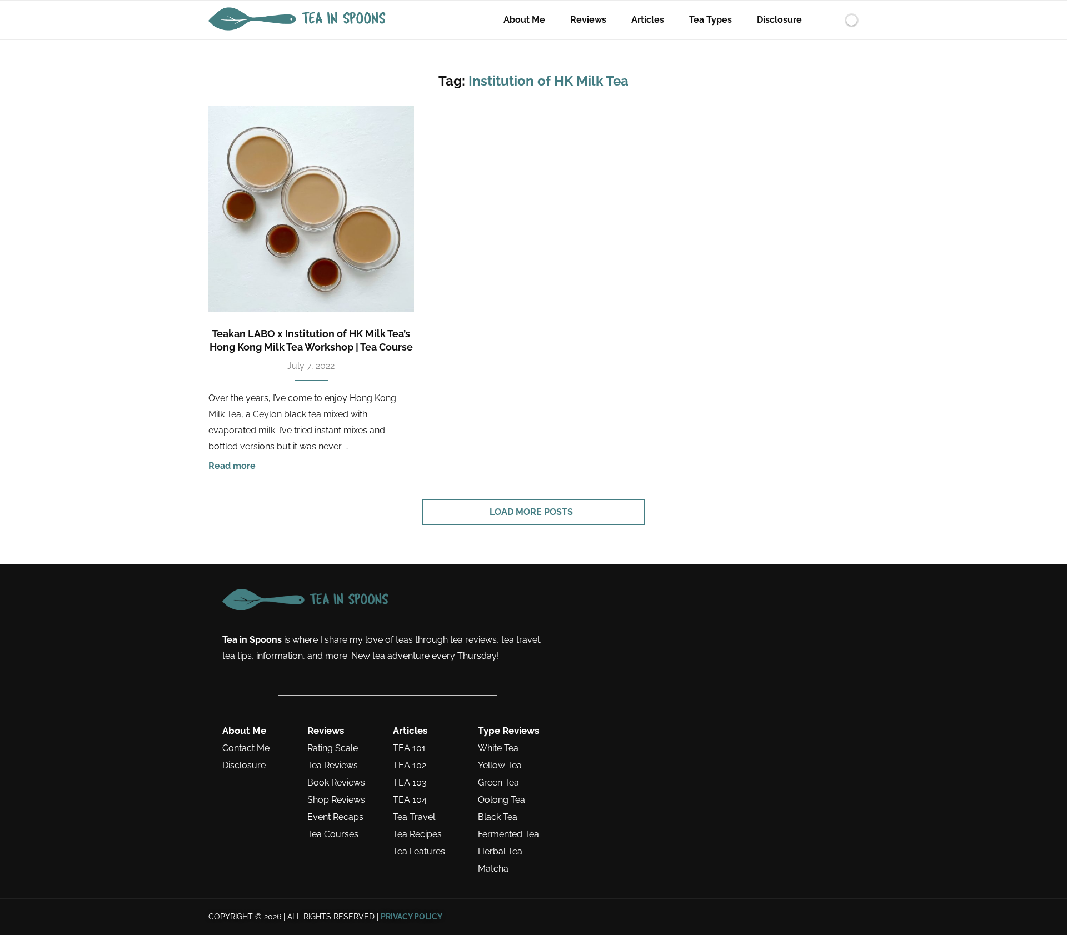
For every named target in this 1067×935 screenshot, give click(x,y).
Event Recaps (335, 817)
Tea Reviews (332, 765)
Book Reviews (336, 782)
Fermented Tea (508, 834)
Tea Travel (414, 817)
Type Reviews (508, 731)
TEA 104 (410, 800)
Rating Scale (332, 748)
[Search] (832, 20)
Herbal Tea (500, 851)
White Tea (498, 748)
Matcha (493, 868)
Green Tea (498, 782)
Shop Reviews (336, 800)
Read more (232, 466)
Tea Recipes (417, 834)
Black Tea (497, 817)
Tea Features (419, 851)
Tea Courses (332, 834)
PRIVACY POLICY (411, 916)
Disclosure (779, 19)
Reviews (588, 19)
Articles (647, 19)
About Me (524, 19)
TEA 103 (410, 782)
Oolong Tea (501, 800)
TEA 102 (409, 765)
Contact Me (246, 748)
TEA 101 (409, 748)
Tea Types (710, 19)
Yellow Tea (500, 765)
